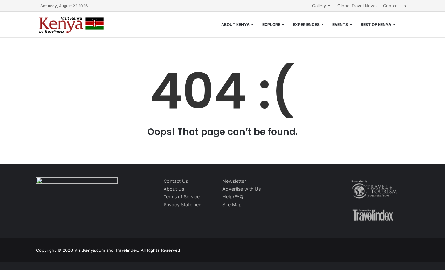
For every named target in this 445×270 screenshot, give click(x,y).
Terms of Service (182, 196)
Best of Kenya (376, 24)
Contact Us (394, 5)
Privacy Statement (183, 204)
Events (340, 24)
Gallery (319, 5)
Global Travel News (357, 5)
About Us (174, 189)
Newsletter (234, 181)
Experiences (306, 24)
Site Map (232, 204)
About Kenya (235, 24)
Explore (271, 24)
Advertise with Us (242, 189)
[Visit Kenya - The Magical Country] (71, 24)
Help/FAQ (233, 196)
